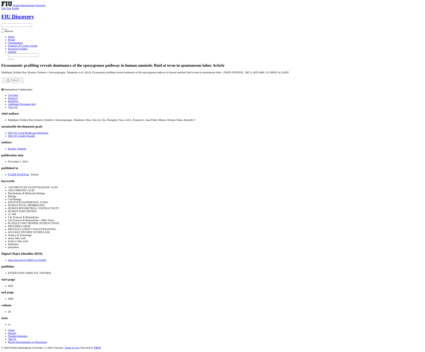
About (11, 330)
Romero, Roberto (17, 148)
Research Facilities (18, 48)
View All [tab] (12, 107)
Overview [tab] (13, 95)
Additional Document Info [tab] (22, 104)
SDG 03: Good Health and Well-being (28, 133)
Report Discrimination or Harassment (27, 342)
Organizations (15, 42)
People (11, 39)
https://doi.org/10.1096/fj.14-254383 (27, 260)
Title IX (12, 339)
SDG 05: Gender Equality (21, 136)
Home (11, 36)
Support (12, 51)
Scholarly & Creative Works (23, 45)
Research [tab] (13, 98)
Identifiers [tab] (13, 101)
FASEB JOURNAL (18, 174)
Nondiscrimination (17, 336)
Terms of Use (72, 347)
